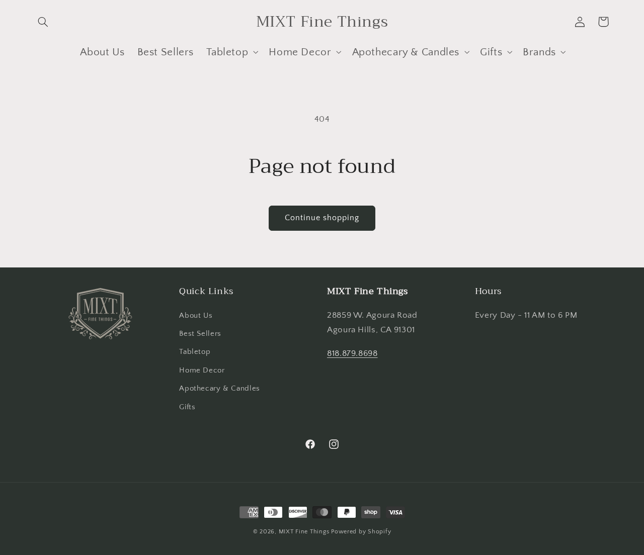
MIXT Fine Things (304, 531)
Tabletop (194, 352)
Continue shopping (322, 218)
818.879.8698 (352, 353)
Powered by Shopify (361, 531)
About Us (195, 316)
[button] (43, 21)
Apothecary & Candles (219, 389)
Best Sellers (200, 334)
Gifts (187, 407)
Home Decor (201, 370)
